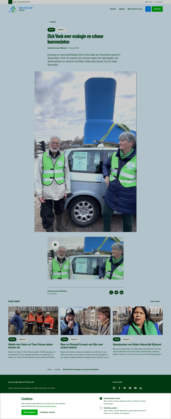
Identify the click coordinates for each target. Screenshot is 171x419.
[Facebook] (111, 292)
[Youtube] (135, 389)
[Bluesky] (116, 292)
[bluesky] (130, 389)
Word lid (157, 9)
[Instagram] (114, 389)
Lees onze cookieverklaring (46, 406)
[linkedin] (141, 389)
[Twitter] (125, 389)
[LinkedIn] (122, 292)
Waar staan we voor (135, 9)
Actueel (113, 9)
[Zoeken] (148, 9)
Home (50, 369)
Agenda (122, 9)
